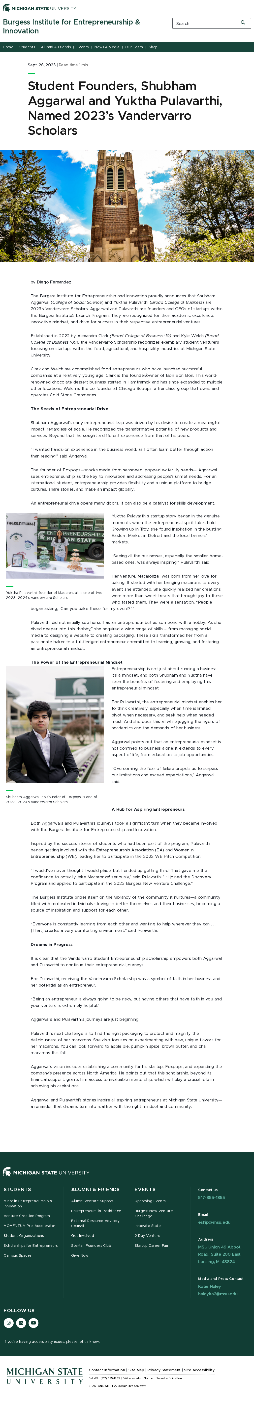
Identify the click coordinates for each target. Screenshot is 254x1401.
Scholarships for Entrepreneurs (31, 1246)
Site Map (136, 1370)
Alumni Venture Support (92, 1201)
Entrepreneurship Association (125, 850)
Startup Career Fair (151, 1246)
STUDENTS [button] (17, 1189)
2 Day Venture (147, 1236)
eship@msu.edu (214, 1222)
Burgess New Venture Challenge (154, 1213)
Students (27, 47)
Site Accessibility (199, 1370)
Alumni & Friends (56, 47)
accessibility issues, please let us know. (66, 1342)
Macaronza (148, 576)
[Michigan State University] (39, 8)
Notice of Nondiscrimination (163, 1378)
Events (83, 47)
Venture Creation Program (27, 1216)
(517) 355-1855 (110, 1378)
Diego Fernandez (54, 282)
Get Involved (82, 1236)
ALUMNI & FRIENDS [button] (95, 1189)
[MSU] (46, 1177)
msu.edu (135, 1378)
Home (8, 47)
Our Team (134, 47)
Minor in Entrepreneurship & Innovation (28, 1203)
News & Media (107, 47)
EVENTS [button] (145, 1189)
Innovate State (148, 1226)
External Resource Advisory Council (95, 1223)
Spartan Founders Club (91, 1246)
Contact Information (107, 1370)
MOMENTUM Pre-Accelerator (29, 1226)
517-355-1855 (211, 1198)
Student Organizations (24, 1236)
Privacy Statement (164, 1370)
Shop (153, 47)
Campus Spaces (18, 1255)
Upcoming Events (150, 1201)
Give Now (79, 1255)
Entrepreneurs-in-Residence (96, 1211)
